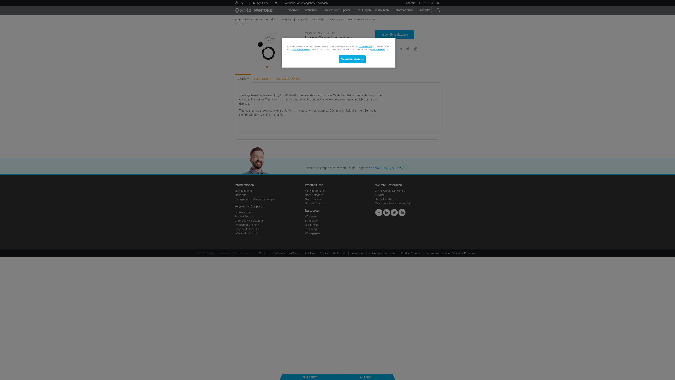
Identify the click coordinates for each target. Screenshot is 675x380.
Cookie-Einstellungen (301, 49)
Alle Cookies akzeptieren (352, 59)
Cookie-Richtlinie (365, 46)
